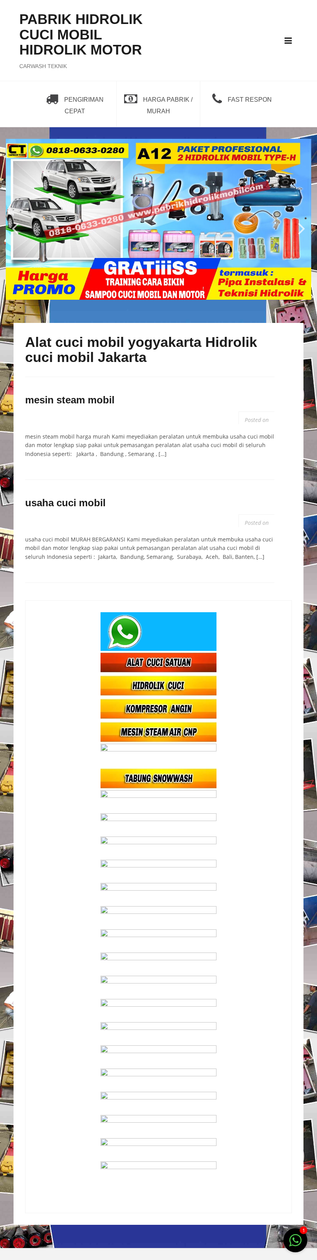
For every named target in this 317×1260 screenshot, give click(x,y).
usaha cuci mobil (65, 503)
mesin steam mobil (69, 400)
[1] (295, 1244)
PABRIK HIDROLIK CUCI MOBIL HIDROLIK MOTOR (81, 34)
